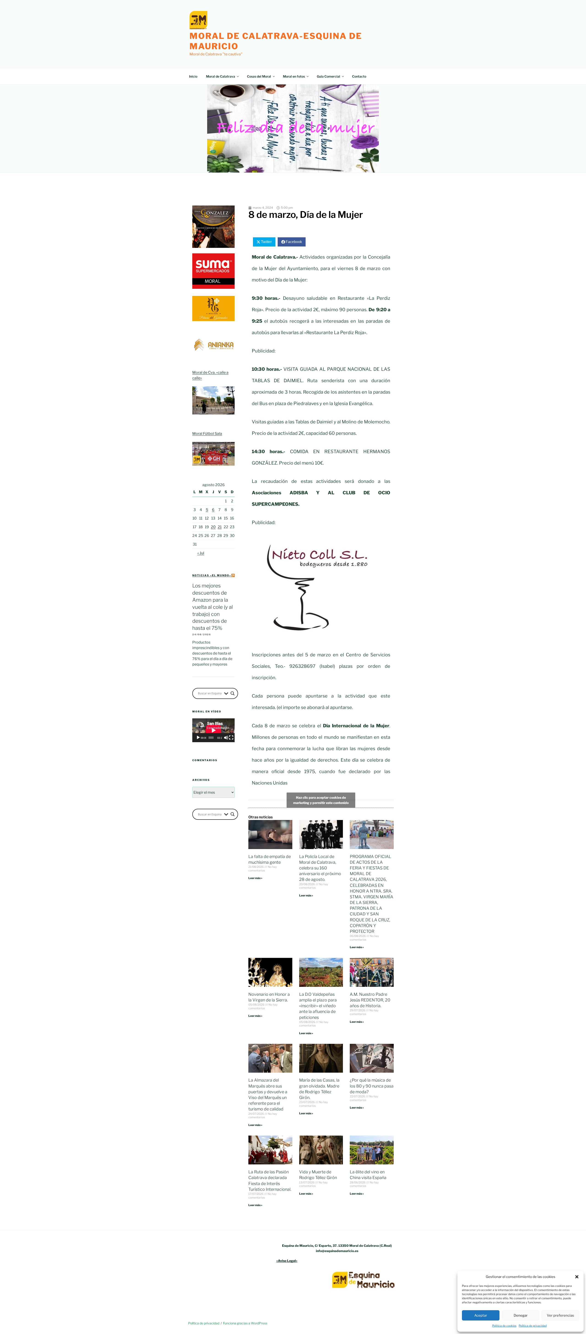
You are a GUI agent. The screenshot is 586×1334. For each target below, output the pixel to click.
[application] (213, 730)
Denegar (521, 1315)
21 (220, 527)
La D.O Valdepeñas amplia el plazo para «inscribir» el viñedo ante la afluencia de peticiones (318, 1006)
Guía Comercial (328, 76)
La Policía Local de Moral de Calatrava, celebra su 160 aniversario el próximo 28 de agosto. (320, 868)
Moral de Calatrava (220, 76)
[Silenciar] (226, 737)
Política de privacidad (533, 1325)
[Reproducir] (198, 737)
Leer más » (255, 878)
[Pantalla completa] (231, 737)
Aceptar (480, 1315)
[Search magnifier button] (232, 693)
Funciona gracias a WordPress (245, 1323)
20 (213, 527)
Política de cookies (504, 1325)
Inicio (193, 76)
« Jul (200, 553)
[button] (577, 1276)
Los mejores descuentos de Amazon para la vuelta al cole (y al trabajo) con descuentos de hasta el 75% (212, 607)
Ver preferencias (560, 1315)
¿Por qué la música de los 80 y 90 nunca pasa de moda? (371, 1086)
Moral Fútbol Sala (207, 433)
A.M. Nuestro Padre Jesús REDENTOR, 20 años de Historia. (370, 1000)
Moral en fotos (294, 76)
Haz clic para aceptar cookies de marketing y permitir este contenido (321, 800)
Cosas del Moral (259, 76)
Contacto (359, 76)
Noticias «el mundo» (211, 575)
